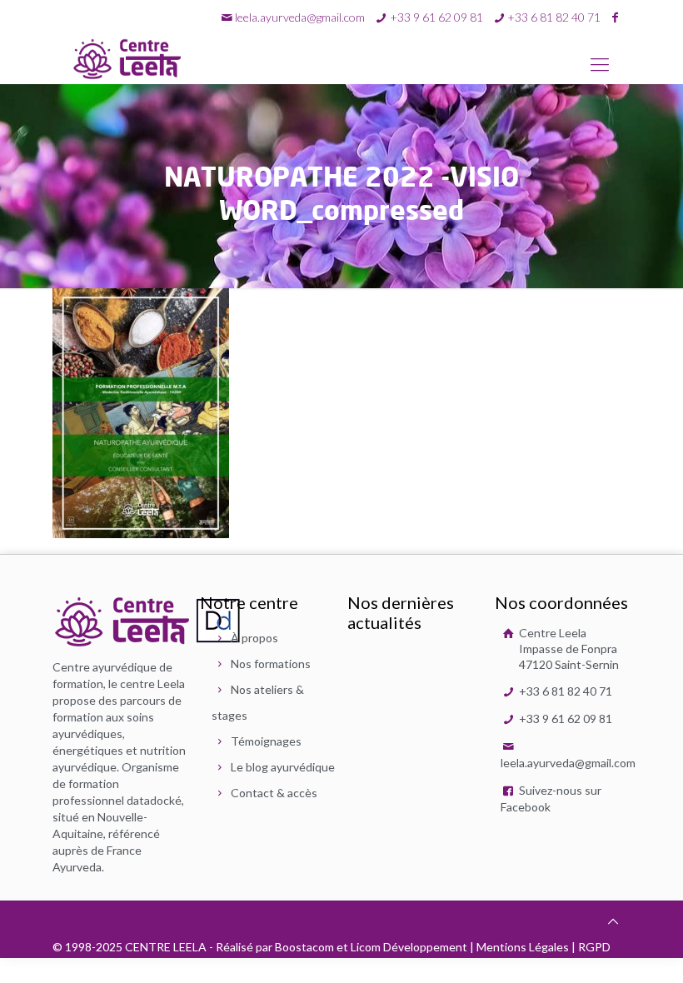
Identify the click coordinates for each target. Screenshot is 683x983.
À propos (254, 638)
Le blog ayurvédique (283, 767)
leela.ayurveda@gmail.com (300, 17)
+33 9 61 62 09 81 (564, 718)
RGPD (594, 947)
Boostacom (304, 947)
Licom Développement (409, 947)
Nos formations (271, 663)
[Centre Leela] (127, 58)
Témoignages (266, 741)
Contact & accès (274, 793)
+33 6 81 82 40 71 (564, 691)
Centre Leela (567, 648)
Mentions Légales (522, 947)
